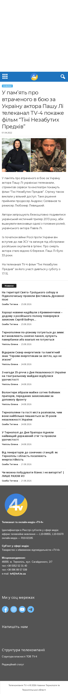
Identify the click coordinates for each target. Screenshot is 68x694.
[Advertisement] (34, 36)
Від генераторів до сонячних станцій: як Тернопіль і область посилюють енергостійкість (30, 456)
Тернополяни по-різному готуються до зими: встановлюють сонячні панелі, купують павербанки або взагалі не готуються (33, 335)
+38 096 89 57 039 (17, 569)
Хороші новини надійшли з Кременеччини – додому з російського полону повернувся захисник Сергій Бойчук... (32, 315)
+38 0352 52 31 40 (17, 565)
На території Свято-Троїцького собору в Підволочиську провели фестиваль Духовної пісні (33, 295)
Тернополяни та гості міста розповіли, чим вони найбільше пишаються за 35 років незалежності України (32, 416)
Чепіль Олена (10, 344)
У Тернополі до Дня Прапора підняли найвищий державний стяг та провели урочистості (29, 436)
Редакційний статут (13, 664)
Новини (7, 86)
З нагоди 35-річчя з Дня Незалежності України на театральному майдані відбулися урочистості (34, 375)
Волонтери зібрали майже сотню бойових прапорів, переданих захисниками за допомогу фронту (31, 396)
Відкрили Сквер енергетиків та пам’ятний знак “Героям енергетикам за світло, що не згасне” (32, 355)
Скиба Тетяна (10, 304)
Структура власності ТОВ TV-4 (19, 656)
